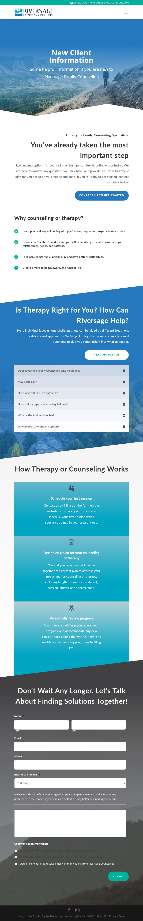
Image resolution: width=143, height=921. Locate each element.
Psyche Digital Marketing (47, 916)
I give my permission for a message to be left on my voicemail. (58, 851)
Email (19, 738)
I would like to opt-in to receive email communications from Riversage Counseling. (66, 863)
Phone (19, 756)
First (16, 731)
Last (74, 731)
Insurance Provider (27, 774)
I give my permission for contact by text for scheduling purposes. (60, 856)
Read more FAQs (107, 355)
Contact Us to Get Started (101, 195)
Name (19, 716)
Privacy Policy (117, 916)
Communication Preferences (31, 843)
